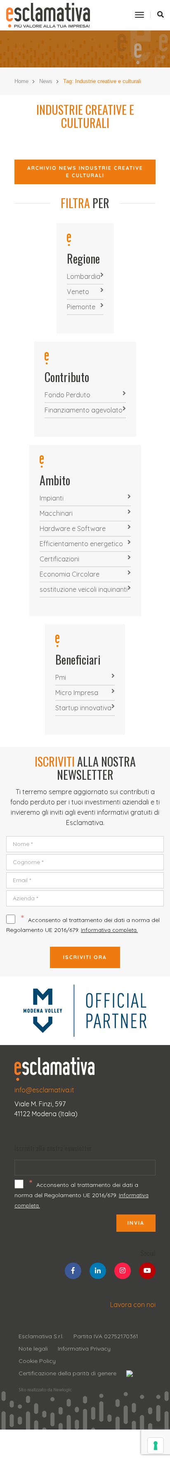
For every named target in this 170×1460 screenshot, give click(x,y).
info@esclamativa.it (44, 1090)
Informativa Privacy (84, 1348)
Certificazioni (59, 559)
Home (21, 81)
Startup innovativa (83, 708)
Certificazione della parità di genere (67, 1373)
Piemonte (81, 307)
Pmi (60, 677)
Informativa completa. (109, 930)
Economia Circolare (69, 574)
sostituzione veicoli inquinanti (84, 589)
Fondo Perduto (67, 395)
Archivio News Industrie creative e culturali (85, 171)
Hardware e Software (73, 528)
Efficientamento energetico (81, 544)
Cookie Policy (37, 1361)
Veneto (78, 291)
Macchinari (56, 513)
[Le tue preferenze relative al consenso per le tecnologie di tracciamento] (155, 1445)
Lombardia (83, 276)
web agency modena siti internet (45, 1390)
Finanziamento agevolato (84, 410)
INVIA (136, 1223)
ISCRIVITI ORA (85, 957)
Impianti (52, 498)
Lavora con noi (133, 1304)
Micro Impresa (76, 692)
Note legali (33, 1348)
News (45, 81)
